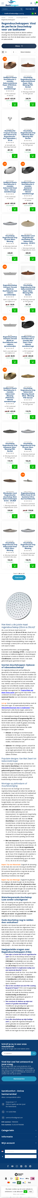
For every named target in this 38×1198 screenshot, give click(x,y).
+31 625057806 (11, 1112)
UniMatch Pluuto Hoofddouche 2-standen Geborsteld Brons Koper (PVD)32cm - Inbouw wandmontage (10, 83)
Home (3, 17)
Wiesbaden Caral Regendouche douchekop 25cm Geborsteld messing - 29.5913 (28, 239)
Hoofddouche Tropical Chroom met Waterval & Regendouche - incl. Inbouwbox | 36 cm (10, 135)
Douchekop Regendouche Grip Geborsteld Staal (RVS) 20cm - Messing (10, 546)
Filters (17, 46)
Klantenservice (19, 1079)
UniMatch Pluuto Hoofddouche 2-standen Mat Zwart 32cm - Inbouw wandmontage (28, 341)
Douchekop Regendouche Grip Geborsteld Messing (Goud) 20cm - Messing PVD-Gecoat (28, 393)
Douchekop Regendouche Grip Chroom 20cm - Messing (28, 446)
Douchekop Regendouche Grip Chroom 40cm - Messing (10, 238)
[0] (35, 3)
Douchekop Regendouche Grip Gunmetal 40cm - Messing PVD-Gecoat (28, 134)
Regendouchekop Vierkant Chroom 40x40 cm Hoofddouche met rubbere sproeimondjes (10, 341)
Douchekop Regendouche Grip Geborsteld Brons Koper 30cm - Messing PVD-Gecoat (28, 82)
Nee (30, 1191)
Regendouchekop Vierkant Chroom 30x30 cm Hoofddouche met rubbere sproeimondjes (10, 290)
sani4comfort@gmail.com (14, 1118)
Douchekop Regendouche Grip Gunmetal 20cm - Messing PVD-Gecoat (10, 447)
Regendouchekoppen (8, 20)
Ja (25, 1191)
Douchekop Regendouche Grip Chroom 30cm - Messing (28, 545)
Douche (11, 17)
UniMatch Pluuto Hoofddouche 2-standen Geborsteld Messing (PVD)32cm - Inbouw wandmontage (10, 394)
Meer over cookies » (19, 1194)
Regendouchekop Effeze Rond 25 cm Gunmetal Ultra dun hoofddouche (28, 496)
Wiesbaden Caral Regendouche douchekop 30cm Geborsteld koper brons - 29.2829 (10, 497)
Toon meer (19, 577)
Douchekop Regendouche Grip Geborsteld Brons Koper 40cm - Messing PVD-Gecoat (28, 290)
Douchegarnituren (22, 17)
